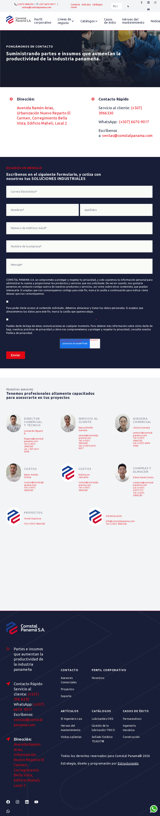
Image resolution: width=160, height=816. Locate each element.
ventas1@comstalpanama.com (142, 434)
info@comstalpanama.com (120, 521)
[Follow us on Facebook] (11, 802)
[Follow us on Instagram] (20, 802)
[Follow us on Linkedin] (29, 802)
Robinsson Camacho (84, 476)
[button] (66, 20)
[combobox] (116, 6)
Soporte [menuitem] (66, 696)
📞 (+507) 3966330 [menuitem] (23, 4)
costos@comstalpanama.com (34, 483)
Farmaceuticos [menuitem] (132, 718)
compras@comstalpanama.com (143, 484)
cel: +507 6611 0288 (31, 450)
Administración (114, 516)
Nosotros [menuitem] (98, 677)
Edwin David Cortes (143, 477)
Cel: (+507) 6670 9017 (87, 447)
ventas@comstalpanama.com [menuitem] (36, 7)
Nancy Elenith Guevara (86, 429)
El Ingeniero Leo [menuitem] (71, 718)
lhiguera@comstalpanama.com (34, 440)
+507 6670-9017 (47, 4)
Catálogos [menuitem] (97, 4)
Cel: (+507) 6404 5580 (141, 444)
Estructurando (128, 763)
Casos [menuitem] (74, 7)
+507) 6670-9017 (133, 122)
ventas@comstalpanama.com (127, 135)
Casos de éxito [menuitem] (136, 711)
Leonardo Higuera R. (33, 432)
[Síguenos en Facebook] (141, 2)
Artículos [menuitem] (86, 4)
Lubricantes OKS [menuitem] (102, 718)
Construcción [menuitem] (131, 736)
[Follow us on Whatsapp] (11, 811)
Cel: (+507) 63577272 (138, 489)
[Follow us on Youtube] (39, 802)
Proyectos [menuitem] (67, 689)
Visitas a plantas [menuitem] (71, 736)
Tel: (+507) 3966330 (29, 445)
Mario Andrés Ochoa (31, 476)
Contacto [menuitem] (75, 4)
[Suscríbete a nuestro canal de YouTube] (148, 9)
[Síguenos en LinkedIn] (148, 2)
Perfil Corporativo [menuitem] (109, 670)
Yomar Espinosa (32, 518)
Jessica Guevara (141, 427)
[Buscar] (128, 6)
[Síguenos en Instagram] (155, 2)
